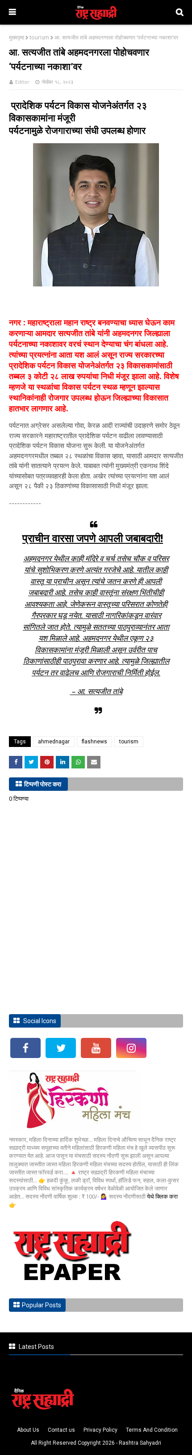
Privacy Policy (100, 1430)
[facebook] (25, 1048)
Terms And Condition (152, 1430)
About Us (28, 1430)
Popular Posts (41, 1305)
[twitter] (61, 1048)
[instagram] (131, 1048)
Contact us (61, 1430)
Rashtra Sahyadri (140, 1443)
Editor (22, 81)
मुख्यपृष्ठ (16, 37)
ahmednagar (54, 741)
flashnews (94, 741)
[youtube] (96, 1048)
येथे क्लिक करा (162, 1196)
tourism (39, 37)
